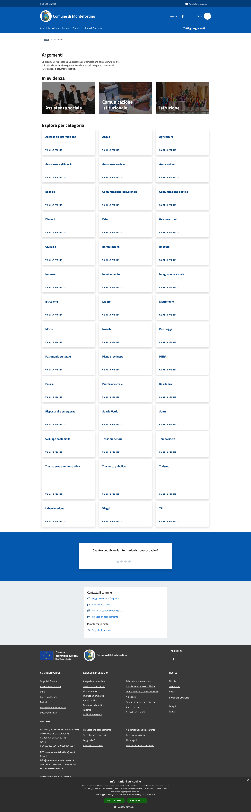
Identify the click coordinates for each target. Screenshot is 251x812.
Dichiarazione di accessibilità (140, 745)
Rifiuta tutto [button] (137, 800)
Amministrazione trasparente (140, 729)
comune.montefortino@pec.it (60, 752)
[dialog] (125, 794)
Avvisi (172, 691)
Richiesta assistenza (93, 745)
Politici (43, 702)
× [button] (248, 780)
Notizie (172, 681)
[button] (125, 807)
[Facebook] (181, 16)
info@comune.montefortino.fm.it (57, 760)
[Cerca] (207, 16)
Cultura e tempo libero (94, 686)
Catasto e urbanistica (93, 705)
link (153, 794)
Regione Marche (48, 4)
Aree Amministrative (50, 686)
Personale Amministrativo (53, 707)
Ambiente (131, 696)
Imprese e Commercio (93, 695)
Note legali (131, 740)
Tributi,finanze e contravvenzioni (142, 691)
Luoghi (172, 706)
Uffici (42, 691)
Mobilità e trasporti (92, 714)
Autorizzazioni (133, 707)
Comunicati (174, 686)
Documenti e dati (48, 712)
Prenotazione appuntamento (97, 729)
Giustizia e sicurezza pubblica (140, 686)
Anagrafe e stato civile (94, 681)
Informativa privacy (135, 735)
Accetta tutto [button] (114, 800)
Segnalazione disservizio (95, 735)
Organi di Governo (49, 681)
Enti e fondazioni (48, 697)
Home (46, 39)
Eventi (172, 711)
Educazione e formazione (138, 681)
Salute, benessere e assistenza (141, 702)
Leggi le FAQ (89, 740)
